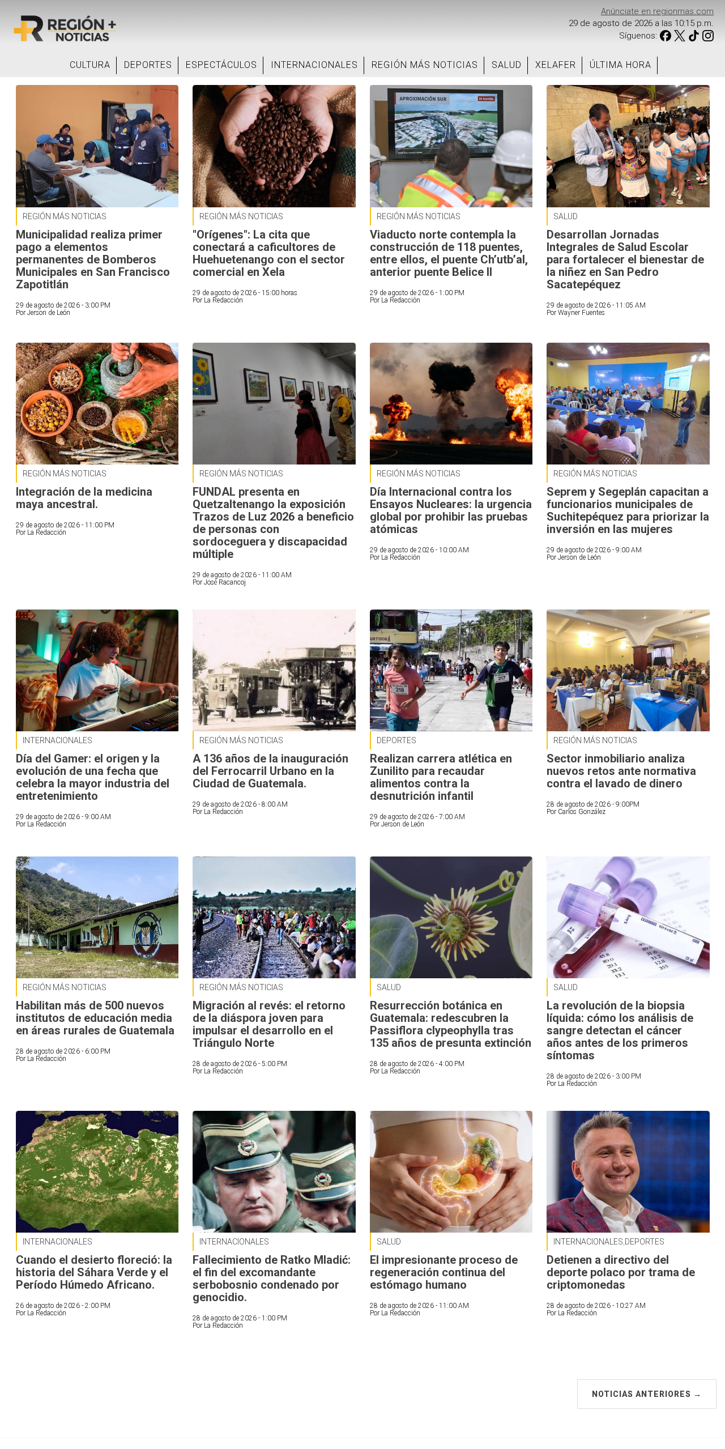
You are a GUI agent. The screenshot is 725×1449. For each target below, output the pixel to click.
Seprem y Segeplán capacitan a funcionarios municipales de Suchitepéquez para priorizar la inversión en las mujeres (628, 510)
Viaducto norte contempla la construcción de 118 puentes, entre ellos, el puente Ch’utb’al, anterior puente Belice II (449, 253)
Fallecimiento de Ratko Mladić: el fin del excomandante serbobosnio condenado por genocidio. (272, 1278)
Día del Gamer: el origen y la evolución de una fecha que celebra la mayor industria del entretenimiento (92, 777)
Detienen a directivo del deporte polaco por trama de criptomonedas (621, 1272)
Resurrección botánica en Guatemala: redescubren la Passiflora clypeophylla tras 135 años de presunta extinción (450, 1024)
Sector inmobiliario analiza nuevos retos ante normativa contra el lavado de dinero (621, 771)
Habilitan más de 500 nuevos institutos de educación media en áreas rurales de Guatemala (95, 1018)
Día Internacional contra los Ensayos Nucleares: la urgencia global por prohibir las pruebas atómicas (451, 510)
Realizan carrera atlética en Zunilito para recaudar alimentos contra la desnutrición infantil (441, 777)
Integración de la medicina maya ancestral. (84, 498)
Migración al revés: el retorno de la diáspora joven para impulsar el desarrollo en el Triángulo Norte (269, 1024)
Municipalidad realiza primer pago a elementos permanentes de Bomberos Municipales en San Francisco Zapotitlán (93, 259)
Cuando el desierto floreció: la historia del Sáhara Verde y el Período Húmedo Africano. (94, 1272)
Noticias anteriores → (647, 1394)
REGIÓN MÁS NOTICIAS (425, 64)
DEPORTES (148, 64)
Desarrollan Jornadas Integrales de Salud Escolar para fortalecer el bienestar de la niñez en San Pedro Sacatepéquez (625, 259)
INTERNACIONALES (314, 64)
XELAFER (555, 64)
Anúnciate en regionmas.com (657, 11)
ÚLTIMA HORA (620, 64)
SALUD (507, 64)
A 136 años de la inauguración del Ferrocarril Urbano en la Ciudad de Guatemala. (270, 771)
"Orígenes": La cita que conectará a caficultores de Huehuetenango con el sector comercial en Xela (269, 253)
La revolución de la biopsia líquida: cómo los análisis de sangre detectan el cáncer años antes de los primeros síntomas (620, 1030)
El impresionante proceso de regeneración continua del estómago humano (444, 1272)
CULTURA (90, 64)
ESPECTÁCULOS (221, 64)
